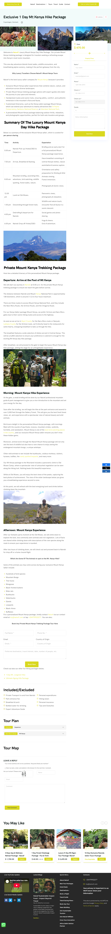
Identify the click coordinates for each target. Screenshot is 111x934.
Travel (56, 4)
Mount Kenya (43, 79)
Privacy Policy (99, 903)
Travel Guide (64, 897)
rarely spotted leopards (29, 456)
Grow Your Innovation (67, 920)
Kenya (38, 294)
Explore (22, 859)
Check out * (77, 99)
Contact (67, 4)
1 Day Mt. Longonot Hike (15, 675)
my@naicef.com (16, 617)
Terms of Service (89, 906)
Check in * (77, 90)
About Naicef (64, 880)
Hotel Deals (64, 887)
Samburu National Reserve (27, 109)
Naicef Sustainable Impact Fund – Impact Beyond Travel (43, 898)
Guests (76, 107)
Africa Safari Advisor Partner (67, 925)
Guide (61, 4)
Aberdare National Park (50, 109)
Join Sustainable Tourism (65, 912)
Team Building (65, 907)
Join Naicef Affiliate (66, 917)
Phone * (76, 81)
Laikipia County (9, 324)
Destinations (40, 4)
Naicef (32, 4)
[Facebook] (6, 900)
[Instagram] (14, 900)
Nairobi (27, 285)
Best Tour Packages (66, 883)
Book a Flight (64, 894)
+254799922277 (35, 617)
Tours (50, 4)
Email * (76, 73)
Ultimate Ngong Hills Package (17, 678)
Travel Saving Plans (66, 900)
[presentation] (102, 823)
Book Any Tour (65, 904)
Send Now (89, 134)
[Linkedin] (19, 900)
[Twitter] (10, 900)
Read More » (36, 918)
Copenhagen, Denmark (10, 22)
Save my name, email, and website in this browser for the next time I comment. (28, 768)
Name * (76, 64)
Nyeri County (27, 321)
